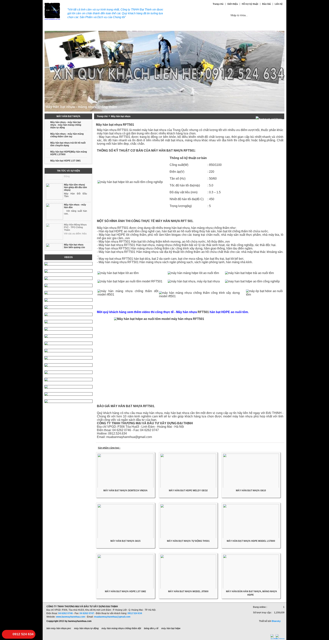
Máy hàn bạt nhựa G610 (251, 490)
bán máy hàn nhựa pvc (58, 628)
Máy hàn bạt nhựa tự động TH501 (188, 541)
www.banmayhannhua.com (70, 616)
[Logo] (52, 19)
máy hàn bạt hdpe (170, 628)
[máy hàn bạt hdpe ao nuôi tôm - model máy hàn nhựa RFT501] (190, 359)
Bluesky (276, 621)
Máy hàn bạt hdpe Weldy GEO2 (188, 490)
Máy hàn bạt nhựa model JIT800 (188, 591)
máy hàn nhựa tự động (86, 628)
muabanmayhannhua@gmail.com (112, 616)
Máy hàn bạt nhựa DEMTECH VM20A (125, 490)
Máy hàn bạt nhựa (120, 116)
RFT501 (203, 312)
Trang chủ (102, 116)
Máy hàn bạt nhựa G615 (125, 541)
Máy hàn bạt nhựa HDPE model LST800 (251, 541)
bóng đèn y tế (151, 628)
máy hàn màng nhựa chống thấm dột (121, 628)
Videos (68, 257)
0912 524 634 (23, 634)
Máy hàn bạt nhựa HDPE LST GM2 (125, 591)
